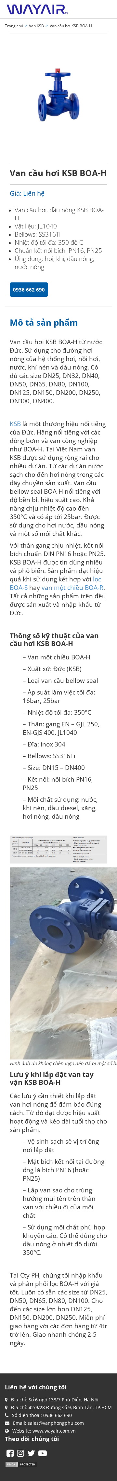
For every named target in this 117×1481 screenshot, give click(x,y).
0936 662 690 (29, 289)
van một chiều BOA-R (72, 587)
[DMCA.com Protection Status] (21, 1464)
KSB (15, 424)
